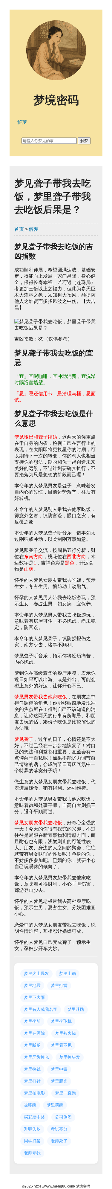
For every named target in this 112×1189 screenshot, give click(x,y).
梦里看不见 (61, 1045)
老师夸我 (32, 1152)
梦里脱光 (59, 1081)
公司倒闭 (63, 1117)
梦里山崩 (67, 973)
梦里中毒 (59, 1069)
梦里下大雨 (34, 997)
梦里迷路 (75, 1009)
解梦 (34, 229)
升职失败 (32, 1129)
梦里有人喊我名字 (40, 1009)
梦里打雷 (59, 985)
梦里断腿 (32, 1045)
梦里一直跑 (65, 1093)
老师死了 (59, 1140)
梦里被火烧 (65, 1033)
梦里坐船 (32, 1021)
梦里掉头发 (69, 1057)
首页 (19, 229)
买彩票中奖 (34, 1117)
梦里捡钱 (32, 1069)
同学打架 (32, 1140)
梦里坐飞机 (61, 1021)
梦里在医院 (34, 1033)
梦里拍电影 (34, 1093)
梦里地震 (32, 985)
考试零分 (59, 1129)
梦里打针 (32, 1081)
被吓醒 (30, 1105)
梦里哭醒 (55, 1105)
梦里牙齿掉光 (36, 1057)
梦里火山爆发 (36, 973)
